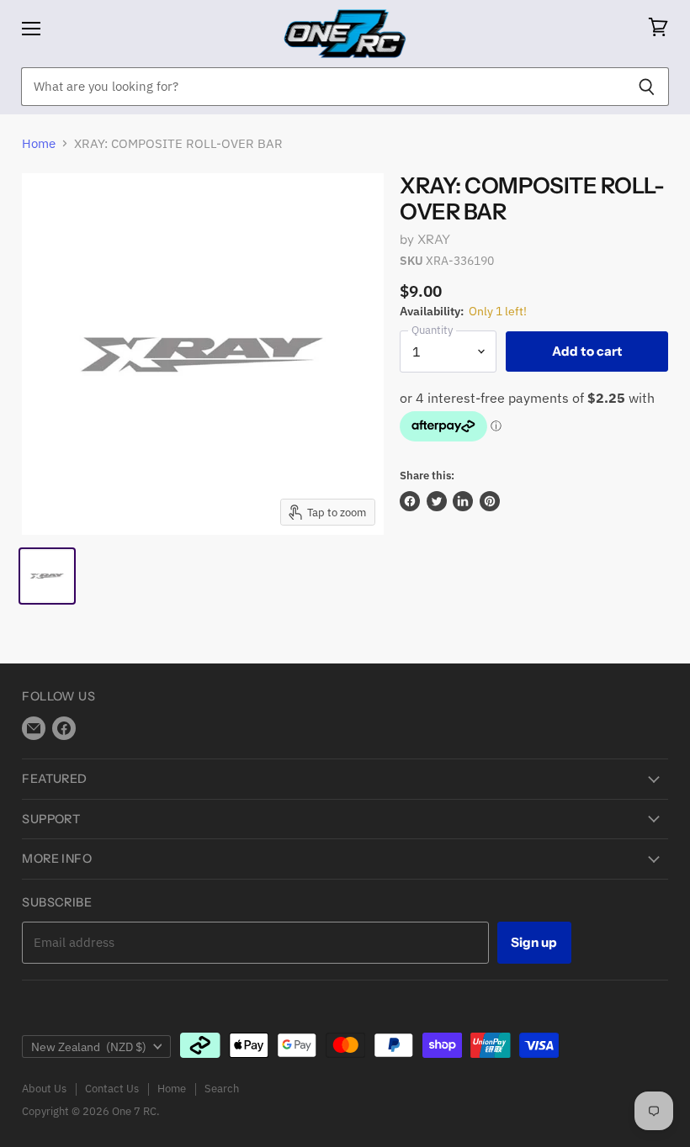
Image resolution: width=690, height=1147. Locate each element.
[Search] (646, 86)
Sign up (534, 942)
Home (39, 143)
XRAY (434, 239)
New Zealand (88, 1046)
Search (221, 1088)
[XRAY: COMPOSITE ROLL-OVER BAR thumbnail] (47, 576)
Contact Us (112, 1088)
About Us (44, 1088)
